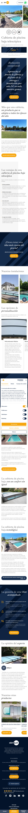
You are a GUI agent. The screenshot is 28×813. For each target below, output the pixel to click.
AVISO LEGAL (14, 804)
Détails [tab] (12, 383)
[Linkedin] (15, 796)
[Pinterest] (23, 796)
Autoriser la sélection (14, 428)
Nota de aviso (20, 791)
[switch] (25, 410)
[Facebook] (6, 796)
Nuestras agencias (15, 783)
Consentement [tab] (4, 383)
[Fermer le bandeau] (26, 380)
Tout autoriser (14, 424)
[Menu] (2, 2)
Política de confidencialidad (14, 806)
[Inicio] (6, 3)
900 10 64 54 (15, 768)
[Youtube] (19, 796)
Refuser (14, 431)
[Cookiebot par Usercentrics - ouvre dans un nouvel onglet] (17, 380)
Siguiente (13, 255)
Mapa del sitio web (14, 808)
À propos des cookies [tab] (21, 383)
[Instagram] (10, 796)
